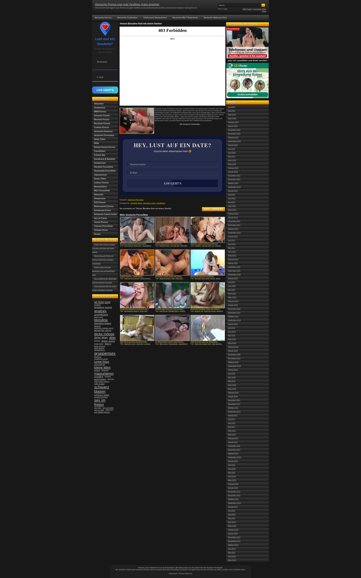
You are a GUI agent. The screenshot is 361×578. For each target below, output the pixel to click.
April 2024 (232, 115)
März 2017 (232, 435)
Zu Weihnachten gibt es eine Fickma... (169, 342)
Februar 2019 (233, 347)
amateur (97, 305)
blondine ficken (136, 203)
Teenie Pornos (101, 222)
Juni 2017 (232, 423)
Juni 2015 (232, 515)
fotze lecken (99, 348)
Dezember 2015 (234, 492)
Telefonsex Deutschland (155, 18)
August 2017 (233, 416)
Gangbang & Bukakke (104, 159)
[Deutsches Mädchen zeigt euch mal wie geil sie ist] (137, 295)
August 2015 (233, 507)
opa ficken (139, 344)
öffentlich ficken (173, 311)
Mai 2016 (231, 473)
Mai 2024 (231, 111)
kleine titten (179, 278)
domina (97, 341)
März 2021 (232, 256)
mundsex (108, 376)
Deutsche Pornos (103, 18)
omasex (182, 311)
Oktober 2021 (233, 229)
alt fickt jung (102, 302)
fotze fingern (99, 346)
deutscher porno (149, 203)
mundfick (198, 246)
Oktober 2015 (233, 499)
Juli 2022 (231, 195)
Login (225, 9)
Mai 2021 (231, 248)
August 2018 (233, 370)
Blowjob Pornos (101, 119)
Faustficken (99, 151)
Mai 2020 (231, 290)
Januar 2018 (233, 396)
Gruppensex (100, 163)
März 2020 (232, 297)
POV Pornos (100, 202)
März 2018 (232, 389)
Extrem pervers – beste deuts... (132, 276)
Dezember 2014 (234, 537)
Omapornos (99, 198)
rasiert (218, 278)
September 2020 (234, 275)
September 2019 (234, 320)
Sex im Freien (100, 218)
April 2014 (232, 556)
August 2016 (233, 461)
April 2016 (232, 476)
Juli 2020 (231, 282)
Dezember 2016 (234, 446)
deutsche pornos (210, 311)
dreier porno (108, 341)
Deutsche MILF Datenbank (185, 18)
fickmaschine (173, 344)
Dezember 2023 (234, 130)
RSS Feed (247, 9)
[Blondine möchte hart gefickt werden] (137, 230)
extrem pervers (145, 278)
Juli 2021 (231, 240)
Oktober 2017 (233, 408)
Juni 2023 (232, 153)
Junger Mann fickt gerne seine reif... (168, 244)
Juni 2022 (232, 198)
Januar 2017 (233, 442)
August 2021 (233, 237)
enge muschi (128, 246)
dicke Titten (99, 139)
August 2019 (233, 324)
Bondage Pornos (102, 123)
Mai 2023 (231, 157)
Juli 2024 (231, 107)
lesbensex (105, 370)
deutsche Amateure (103, 131)
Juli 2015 (231, 511)
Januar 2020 (233, 305)
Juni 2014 (232, 549)
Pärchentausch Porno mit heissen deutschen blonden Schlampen (102, 260)
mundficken (161, 203)
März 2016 (232, 480)
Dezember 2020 (234, 267)
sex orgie (97, 408)
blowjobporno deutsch (131, 311)
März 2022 (232, 210)
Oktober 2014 (233, 545)
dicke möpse (104, 334)
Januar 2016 (233, 488)
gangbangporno (99, 350)
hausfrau (97, 357)
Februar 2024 (233, 122)
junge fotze (137, 246)
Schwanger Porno (102, 210)
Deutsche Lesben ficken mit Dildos (168, 276)
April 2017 (232, 431)
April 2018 (232, 385)
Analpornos (99, 107)
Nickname (102, 62)
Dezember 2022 (234, 176)
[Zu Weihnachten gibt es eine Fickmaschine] (172, 328)
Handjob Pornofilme (103, 167)
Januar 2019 (233, 351)
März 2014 (232, 560)
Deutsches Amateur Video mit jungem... (206, 309)
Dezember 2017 (234, 400)
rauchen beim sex (208, 246)
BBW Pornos (100, 111)
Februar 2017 (233, 438)
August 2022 (233, 191)
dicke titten (101, 337)
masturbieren (104, 373)
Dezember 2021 (234, 221)
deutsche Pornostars (136, 200)
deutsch (97, 326)
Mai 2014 (231, 553)
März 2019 (232, 343)
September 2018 (234, 366)
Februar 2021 (233, 259)
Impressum (173, 574)
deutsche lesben (165, 278)
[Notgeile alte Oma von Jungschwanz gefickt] (172, 295)
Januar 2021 (233, 263)
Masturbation (100, 186)
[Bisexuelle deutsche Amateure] (208, 262)
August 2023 (233, 145)
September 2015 (234, 503)
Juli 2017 (231, 419)
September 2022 (234, 187)
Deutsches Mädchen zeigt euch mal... (134, 309)
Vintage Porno (101, 230)
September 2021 (234, 233)
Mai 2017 (231, 427)
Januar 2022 (233, 217)
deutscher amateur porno (104, 328)
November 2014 (234, 541)
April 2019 (232, 339)
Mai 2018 (231, 381)
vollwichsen (109, 410)
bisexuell (198, 278)
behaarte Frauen (102, 115)
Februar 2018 (233, 393)
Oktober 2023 (233, 138)
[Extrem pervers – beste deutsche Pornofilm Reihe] (137, 262)
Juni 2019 (232, 332)
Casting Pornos (101, 127)
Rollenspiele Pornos (104, 206)
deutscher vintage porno (203, 344)
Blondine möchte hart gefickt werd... (133, 244)
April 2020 (232, 294)
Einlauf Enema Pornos (104, 147)
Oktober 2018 (233, 362)
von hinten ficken (102, 412)
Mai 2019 (231, 336)
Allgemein (99, 103)
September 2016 (234, 457)
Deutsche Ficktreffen (127, 18)
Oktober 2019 (233, 316)
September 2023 (234, 141)
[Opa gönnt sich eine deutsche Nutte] (137, 328)
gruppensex (105, 353)
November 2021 (234, 225)
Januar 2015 (233, 534)
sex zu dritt (99, 410)
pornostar (110, 379)
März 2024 (232, 118)
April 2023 (232, 160)
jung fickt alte (174, 246)
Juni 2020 (232, 286)
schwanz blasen (101, 389)
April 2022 (232, 206)
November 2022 (234, 179)
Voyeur (97, 234)
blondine (101, 320)
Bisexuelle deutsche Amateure (202, 276)
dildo (173, 278)
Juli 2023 (231, 149)
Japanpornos (100, 174)
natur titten (183, 246)
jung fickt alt (163, 311)
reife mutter (99, 384)
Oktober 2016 (233, 454)
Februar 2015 (233, 530)
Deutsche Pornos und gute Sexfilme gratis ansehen (127, 4)
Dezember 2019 (234, 309)
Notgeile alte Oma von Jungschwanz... (170, 309)
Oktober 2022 (233, 183)
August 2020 (233, 278)
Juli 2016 (231, 465)
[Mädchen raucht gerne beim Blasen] (208, 230)
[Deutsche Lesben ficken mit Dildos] (172, 262)
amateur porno (103, 307)
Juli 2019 (231, 328)
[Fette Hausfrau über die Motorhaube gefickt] (208, 328)
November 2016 (234, 450)
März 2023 (232, 164)
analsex (100, 311)
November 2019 (234, 313)
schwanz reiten (101, 395)
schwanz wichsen (101, 397)
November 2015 (234, 495)
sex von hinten (108, 408)
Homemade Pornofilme (105, 171)
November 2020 (234, 271)
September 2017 (234, 412)
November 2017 (234, 404)
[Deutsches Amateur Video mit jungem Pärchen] (208, 295)
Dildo (96, 143)
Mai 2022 (231, 202)
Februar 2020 (233, 301)
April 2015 (232, 522)
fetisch (108, 344)
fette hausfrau (217, 344)
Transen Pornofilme (103, 226)
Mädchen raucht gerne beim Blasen (204, 244)
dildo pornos (163, 344)
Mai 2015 (231, 518)
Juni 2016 (232, 469)
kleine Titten (100, 178)
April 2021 (232, 252)
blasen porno (98, 317)
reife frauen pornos (101, 382)
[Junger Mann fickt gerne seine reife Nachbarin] (172, 230)
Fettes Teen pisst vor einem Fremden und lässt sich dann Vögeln (103, 248)
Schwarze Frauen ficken (105, 214)
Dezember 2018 (234, 355)
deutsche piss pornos (131, 278)
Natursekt (98, 194)
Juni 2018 (232, 377)
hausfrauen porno (101, 359)
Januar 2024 (233, 126)
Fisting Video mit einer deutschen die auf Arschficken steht (103, 271)
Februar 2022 (233, 214)
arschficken (101, 314)
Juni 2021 (232, 244)
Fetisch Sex (99, 155)
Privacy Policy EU (185, 574)
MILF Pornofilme (102, 190)
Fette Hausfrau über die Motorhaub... (205, 342)
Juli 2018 (231, 374)
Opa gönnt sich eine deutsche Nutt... (134, 342)
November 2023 (234, 134)
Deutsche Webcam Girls (215, 18)
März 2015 (232, 526)
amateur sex (199, 311)
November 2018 (234, 358)
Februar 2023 (233, 168)
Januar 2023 (233, 172)
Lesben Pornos (101, 182)
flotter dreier (206, 278)
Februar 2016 (233, 484)
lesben (212, 278)
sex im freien (99, 402)
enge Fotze (98, 344)
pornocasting (100, 379)
